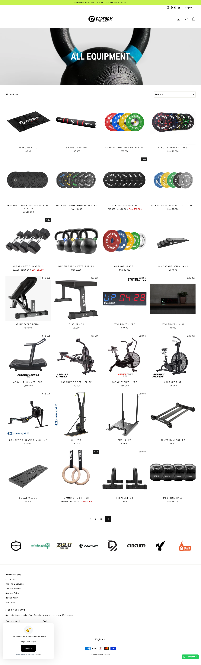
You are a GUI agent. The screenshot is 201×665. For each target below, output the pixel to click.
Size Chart (10, 602)
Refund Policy (11, 598)
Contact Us (10, 579)
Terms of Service (13, 588)
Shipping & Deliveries (14, 584)
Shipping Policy (12, 593)
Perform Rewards (13, 574)
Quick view (28, 142)
